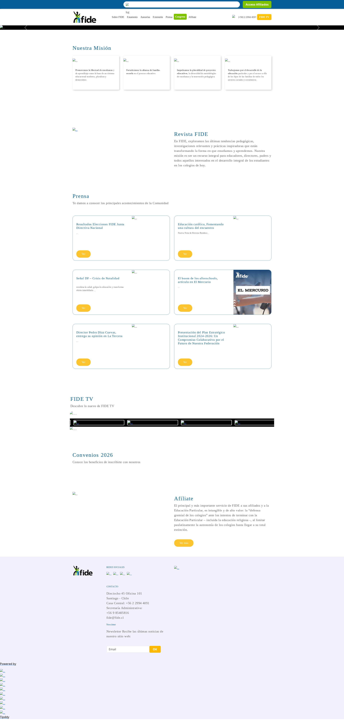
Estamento (132, 17)
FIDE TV (264, 17)
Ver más (184, 543)
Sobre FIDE (118, 17)
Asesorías (145, 17)
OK (155, 649)
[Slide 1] (172, 25)
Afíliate (192, 17)
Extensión (158, 17)
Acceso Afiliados (257, 4)
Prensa (169, 17)
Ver (83, 254)
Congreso (180, 16)
